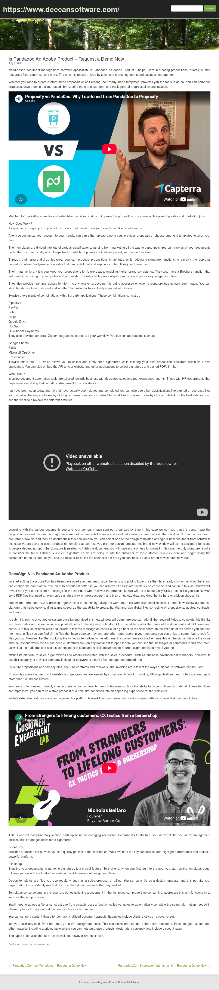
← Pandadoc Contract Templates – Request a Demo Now (48, 965)
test (26, 944)
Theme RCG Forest (129, 982)
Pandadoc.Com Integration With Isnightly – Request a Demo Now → (164, 965)
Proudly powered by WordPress (97, 982)
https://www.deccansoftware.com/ (61, 9)
